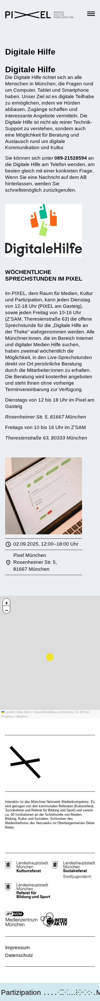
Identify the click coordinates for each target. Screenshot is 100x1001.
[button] (6, 602)
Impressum (17, 947)
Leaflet (9, 712)
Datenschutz (19, 955)
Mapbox (22, 716)
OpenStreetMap (45, 712)
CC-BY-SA (82, 712)
